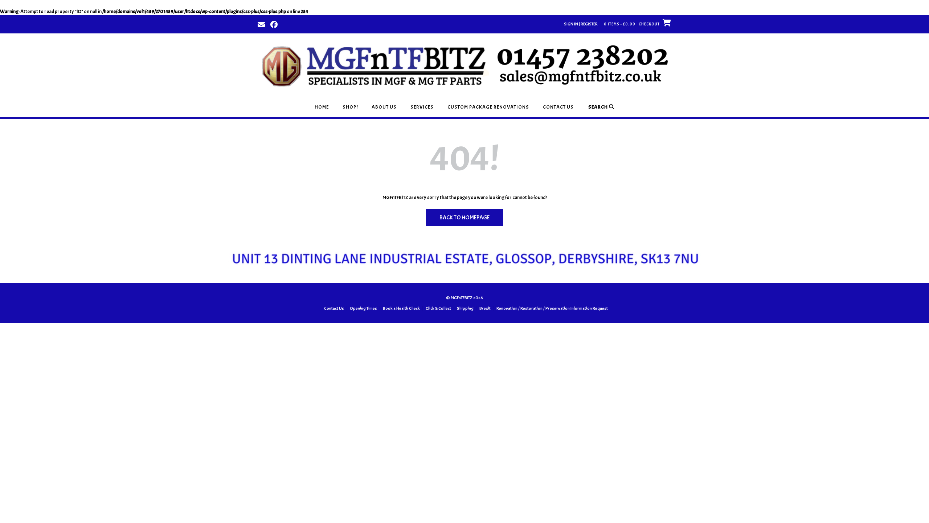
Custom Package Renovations (488, 107)
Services (422, 107)
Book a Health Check (401, 308)
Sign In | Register (581, 24)
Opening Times (363, 308)
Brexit (485, 308)
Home (322, 107)
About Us (384, 107)
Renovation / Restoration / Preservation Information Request (552, 308)
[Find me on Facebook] (274, 24)
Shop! (350, 107)
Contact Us (558, 107)
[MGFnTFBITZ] (464, 65)
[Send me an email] (261, 24)
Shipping (465, 308)
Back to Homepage (464, 217)
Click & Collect (438, 308)
